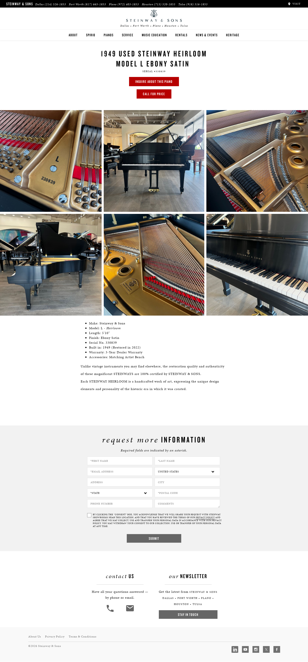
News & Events (207, 35)
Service (127, 35)
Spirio (90, 35)
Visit (296, 3)
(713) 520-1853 (164, 4)
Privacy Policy (55, 637)
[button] (110, 611)
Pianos (109, 35)
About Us (34, 637)
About (73, 35)
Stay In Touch (188, 614)
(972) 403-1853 (128, 4)
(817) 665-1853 (95, 4)
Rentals (181, 35)
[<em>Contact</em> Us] (129, 611)
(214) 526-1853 (55, 4)
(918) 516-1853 (197, 4)
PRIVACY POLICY (205, 517)
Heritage (232, 35)
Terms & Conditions (82, 637)
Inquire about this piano (154, 81)
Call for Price (154, 94)
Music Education (154, 35)
